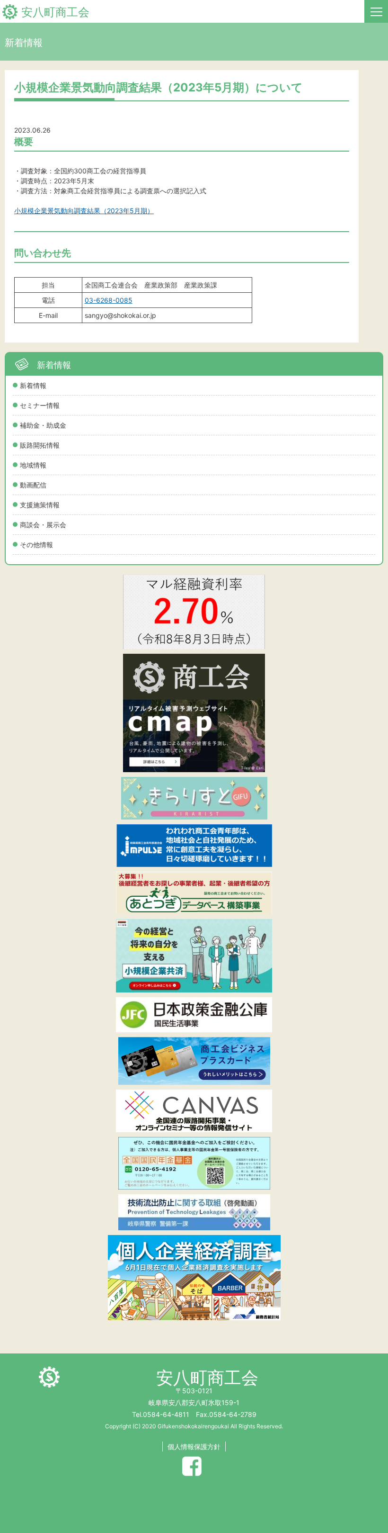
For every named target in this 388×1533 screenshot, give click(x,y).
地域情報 (33, 465)
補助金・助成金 (43, 425)
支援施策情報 (40, 505)
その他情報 (36, 545)
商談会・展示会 (43, 525)
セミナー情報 (40, 405)
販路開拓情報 (40, 445)
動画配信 (33, 485)
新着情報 (33, 385)
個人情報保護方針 (194, 1447)
